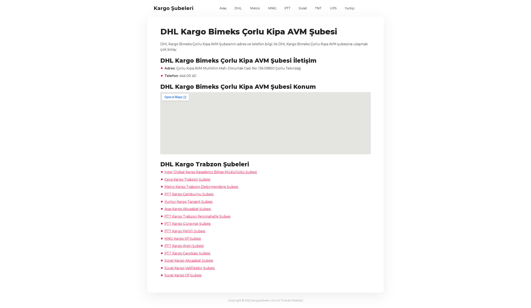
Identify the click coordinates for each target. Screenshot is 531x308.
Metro (255, 8)
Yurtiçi (349, 8)
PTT (287, 8)
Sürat (303, 8)
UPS (333, 8)
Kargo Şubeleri (174, 8)
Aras (223, 8)
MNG (272, 8)
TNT (318, 8)
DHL (238, 8)
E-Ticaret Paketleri (290, 300)
